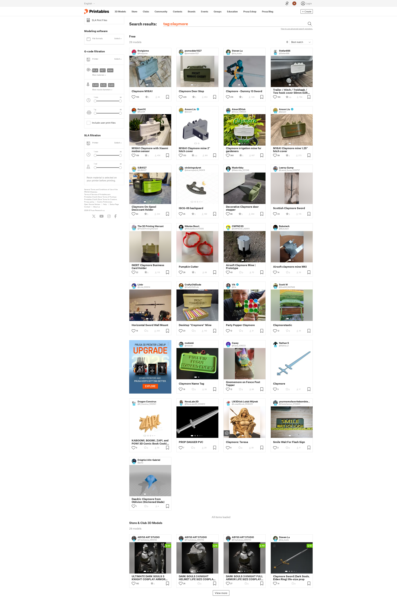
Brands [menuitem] (191, 11)
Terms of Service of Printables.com (97, 194)
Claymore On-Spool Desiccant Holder (144, 208)
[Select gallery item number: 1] (147, 84)
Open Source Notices (92, 204)
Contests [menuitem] (177, 11)
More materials (98, 75)
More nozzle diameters (101, 89)
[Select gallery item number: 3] (152, 84)
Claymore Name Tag (191, 383)
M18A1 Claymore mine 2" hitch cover (194, 150)
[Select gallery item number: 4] (200, 84)
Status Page (114, 204)
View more (221, 592)
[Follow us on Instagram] (108, 216)
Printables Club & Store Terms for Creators (100, 199)
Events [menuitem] (204, 11)
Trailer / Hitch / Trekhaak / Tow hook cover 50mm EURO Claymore (291, 91)
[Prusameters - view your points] (294, 3)
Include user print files (104, 122)
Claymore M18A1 (142, 91)
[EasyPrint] (287, 3)
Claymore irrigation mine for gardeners (243, 150)
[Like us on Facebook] (115, 216)
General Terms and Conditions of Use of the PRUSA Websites (101, 190)
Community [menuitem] (161, 11)
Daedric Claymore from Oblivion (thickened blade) (148, 500)
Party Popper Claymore (240, 325)
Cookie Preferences (104, 202)
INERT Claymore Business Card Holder (148, 266)
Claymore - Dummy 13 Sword (244, 91)
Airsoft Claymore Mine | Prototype (241, 266)
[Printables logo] (96, 11)
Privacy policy (89, 202)
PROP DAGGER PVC (191, 441)
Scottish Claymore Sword (289, 208)
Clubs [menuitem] (146, 11)
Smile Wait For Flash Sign (289, 441)
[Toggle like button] (133, 97)
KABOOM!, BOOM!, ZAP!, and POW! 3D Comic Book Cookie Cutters (150, 442)
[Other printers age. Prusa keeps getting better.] (150, 367)
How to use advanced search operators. (297, 29)
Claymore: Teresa (237, 441)
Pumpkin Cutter (188, 266)
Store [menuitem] (134, 11)
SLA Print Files (99, 20)
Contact (87, 207)
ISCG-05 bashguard (191, 208)
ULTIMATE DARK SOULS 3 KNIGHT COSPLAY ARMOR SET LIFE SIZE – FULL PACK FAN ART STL (149, 578)
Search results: (143, 24)
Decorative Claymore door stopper (242, 208)
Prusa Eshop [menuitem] (249, 11)
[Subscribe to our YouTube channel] (101, 216)
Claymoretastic (282, 325)
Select (117, 38)
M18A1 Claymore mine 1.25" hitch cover (290, 150)
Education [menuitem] (232, 11)
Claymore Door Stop (191, 91)
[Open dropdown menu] (168, 344)
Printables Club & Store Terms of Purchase (100, 197)
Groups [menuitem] (217, 11)
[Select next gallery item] (120, 101)
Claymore (279, 383)
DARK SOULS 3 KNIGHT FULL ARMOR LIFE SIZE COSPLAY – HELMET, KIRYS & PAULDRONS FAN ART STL (244, 578)
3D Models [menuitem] (120, 11)
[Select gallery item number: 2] (150, 84)
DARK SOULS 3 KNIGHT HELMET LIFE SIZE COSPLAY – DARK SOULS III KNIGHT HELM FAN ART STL (197, 578)
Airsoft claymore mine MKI (290, 266)
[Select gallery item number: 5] (202, 84)
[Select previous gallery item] (95, 101)
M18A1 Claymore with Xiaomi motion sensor (150, 150)
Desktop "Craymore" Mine (195, 325)
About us (96, 207)
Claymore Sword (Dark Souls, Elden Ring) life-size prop (291, 578)
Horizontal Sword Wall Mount (150, 325)
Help (105, 204)
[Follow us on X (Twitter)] (94, 216)
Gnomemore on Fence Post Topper (243, 383)
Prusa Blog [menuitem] (267, 11)
